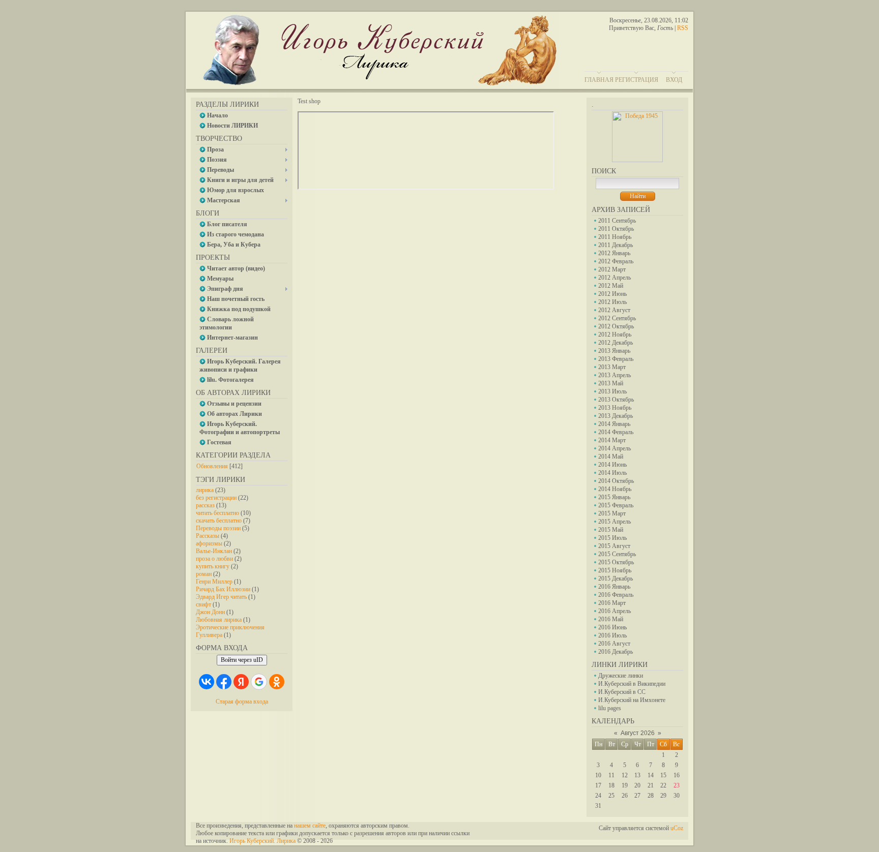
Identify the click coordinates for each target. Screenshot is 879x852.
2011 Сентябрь (617, 220)
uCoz (676, 828)
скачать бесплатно (219, 520)
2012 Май (610, 285)
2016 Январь (614, 586)
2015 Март (612, 513)
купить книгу (212, 566)
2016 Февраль (615, 594)
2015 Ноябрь (614, 570)
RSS (682, 28)
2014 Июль (612, 472)
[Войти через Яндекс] (241, 681)
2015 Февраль (615, 505)
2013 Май (610, 383)
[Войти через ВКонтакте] (206, 681)
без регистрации (216, 497)
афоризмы (209, 543)
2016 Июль (612, 635)
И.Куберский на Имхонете (631, 700)
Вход (674, 79)
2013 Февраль (615, 358)
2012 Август (614, 310)
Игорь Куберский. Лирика (262, 840)
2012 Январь (614, 253)
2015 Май (610, 529)
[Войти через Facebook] (223, 681)
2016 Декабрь (615, 651)
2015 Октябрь (616, 562)
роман (204, 573)
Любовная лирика (219, 619)
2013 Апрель (614, 375)
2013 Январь (614, 350)
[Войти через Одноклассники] (276, 681)
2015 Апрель (614, 521)
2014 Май (610, 456)
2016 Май (610, 619)
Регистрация (636, 79)
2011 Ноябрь (614, 236)
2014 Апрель (614, 448)
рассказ (205, 505)
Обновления (212, 466)
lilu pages (609, 708)
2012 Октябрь (616, 326)
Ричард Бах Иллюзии (223, 589)
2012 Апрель (614, 277)
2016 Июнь (612, 627)
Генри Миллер (214, 581)
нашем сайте (310, 825)
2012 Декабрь (615, 342)
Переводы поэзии (218, 528)
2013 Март (612, 367)
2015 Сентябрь (617, 554)
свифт (203, 604)
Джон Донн (210, 612)
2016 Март (612, 602)
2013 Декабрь (615, 415)
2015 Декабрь (615, 578)
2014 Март (612, 440)
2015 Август (614, 546)
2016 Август (614, 643)
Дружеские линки (620, 675)
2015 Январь (614, 497)
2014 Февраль (615, 432)
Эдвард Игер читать (221, 596)
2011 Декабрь (615, 245)
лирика (205, 490)
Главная (598, 79)
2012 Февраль (615, 261)
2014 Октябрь (616, 480)
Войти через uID (242, 659)
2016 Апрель (614, 611)
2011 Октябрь (616, 228)
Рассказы (207, 535)
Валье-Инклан (214, 551)
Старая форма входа (242, 701)
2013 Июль (612, 391)
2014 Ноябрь (614, 489)
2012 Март (612, 269)
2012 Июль (612, 302)
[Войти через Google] (259, 682)
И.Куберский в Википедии (631, 683)
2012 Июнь (612, 293)
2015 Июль (612, 537)
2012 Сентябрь (617, 318)
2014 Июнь (612, 464)
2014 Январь (614, 424)
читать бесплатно (217, 512)
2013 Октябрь (616, 399)
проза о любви (214, 558)
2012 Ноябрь (614, 334)
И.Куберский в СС (622, 691)
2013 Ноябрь (614, 407)
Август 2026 (638, 733)
